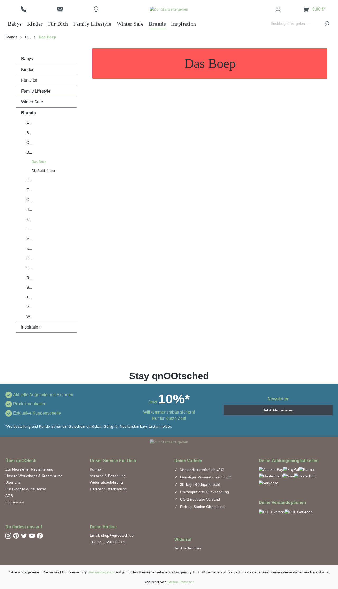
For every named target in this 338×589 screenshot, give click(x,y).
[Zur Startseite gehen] (168, 9)
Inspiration (31, 327)
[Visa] (288, 476)
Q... (29, 268)
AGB (9, 495)
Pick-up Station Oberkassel (202, 507)
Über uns (13, 482)
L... (29, 229)
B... (29, 133)
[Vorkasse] (268, 483)
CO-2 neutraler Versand (199, 499)
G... (29, 199)
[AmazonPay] (271, 469)
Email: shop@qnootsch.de (112, 535)
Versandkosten (101, 572)
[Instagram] (8, 535)
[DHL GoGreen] (299, 512)
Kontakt (96, 469)
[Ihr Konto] (278, 9)
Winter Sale (32, 102)
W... (29, 317)
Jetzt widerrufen (187, 548)
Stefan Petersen (180, 582)
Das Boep (39, 162)
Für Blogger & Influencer (25, 489)
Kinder (27, 69)
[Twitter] (24, 535)
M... (29, 238)
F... (28, 190)
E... (29, 180)
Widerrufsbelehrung (106, 482)
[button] (23, 9)
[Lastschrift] (305, 476)
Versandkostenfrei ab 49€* (201, 470)
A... (29, 123)
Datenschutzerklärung (108, 489)
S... (29, 287)
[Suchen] (327, 23)
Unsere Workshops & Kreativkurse (34, 476)
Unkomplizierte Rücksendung (204, 492)
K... (29, 219)
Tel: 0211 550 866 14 (107, 542)
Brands (28, 113)
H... (29, 209)
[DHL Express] (272, 512)
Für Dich (29, 80)
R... (29, 278)
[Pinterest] (16, 535)
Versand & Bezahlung (108, 476)
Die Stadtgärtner (43, 171)
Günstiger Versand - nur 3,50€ (205, 477)
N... (29, 248)
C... (29, 142)
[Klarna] (306, 469)
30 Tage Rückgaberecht (199, 484)
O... (29, 258)
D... (29, 152)
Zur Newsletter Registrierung (29, 469)
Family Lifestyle (35, 91)
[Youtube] (32, 535)
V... (29, 307)
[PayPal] (291, 469)
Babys (27, 58)
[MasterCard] (271, 476)
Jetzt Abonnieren (278, 410)
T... (28, 297)
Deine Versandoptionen (282, 502)
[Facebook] (40, 535)
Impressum (14, 502)
